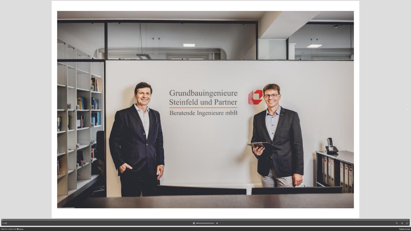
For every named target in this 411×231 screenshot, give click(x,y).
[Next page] (406, 113)
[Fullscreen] (407, 223)
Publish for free (404, 229)
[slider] (205, 223)
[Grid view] (194, 223)
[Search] (397, 223)
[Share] (402, 223)
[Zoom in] (217, 223)
